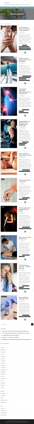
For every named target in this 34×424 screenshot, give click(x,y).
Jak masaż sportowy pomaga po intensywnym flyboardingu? (25, 59)
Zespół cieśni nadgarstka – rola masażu (25, 180)
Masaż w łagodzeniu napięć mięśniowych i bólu (25, 154)
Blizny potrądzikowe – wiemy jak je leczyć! (24, 298)
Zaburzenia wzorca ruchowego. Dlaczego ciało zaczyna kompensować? (15, 331)
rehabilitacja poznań (27, 49)
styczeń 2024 (3, 363)
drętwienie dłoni (21, 46)
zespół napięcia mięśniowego (23, 112)
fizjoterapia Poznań (26, 109)
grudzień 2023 (3, 365)
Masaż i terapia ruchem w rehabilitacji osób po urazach (25, 209)
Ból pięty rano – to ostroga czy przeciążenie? (10, 337)
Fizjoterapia (4, 26)
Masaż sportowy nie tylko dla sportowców (25, 238)
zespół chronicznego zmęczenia (24, 288)
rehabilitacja (21, 49)
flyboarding (21, 77)
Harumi (6, 3)
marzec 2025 (3, 358)
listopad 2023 (3, 367)
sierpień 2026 (3, 349)
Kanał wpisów (3, 410)
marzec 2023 (3, 385)
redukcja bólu (21, 171)
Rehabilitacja (3, 402)
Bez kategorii (4, 264)
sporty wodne (27, 80)
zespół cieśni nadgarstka (23, 199)
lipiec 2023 (2, 376)
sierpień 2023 (3, 374)
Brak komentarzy (22, 33)
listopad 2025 (3, 356)
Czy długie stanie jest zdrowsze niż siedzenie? (10, 335)
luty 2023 (2, 387)
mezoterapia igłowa (27, 316)
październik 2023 (3, 369)
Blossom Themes (16, 422)
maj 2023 (2, 380)
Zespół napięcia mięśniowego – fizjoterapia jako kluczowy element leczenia (25, 91)
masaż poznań (21, 143)
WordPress (27, 422)
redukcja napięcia (27, 171)
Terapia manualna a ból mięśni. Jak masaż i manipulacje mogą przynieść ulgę (24, 123)
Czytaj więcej (23, 52)
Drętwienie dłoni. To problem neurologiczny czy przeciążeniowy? (24, 29)
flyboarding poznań (27, 77)
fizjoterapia (27, 46)
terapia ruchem (28, 228)
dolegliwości (25, 45)
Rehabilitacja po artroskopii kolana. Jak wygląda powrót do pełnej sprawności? (16, 339)
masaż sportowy (21, 80)
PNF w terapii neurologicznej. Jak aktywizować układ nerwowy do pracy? (15, 333)
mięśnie (25, 143)
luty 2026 (2, 354)
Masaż (3, 57)
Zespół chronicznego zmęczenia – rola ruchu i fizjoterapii (25, 266)
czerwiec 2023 (3, 378)
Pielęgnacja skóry (4, 400)
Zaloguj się (3, 408)
